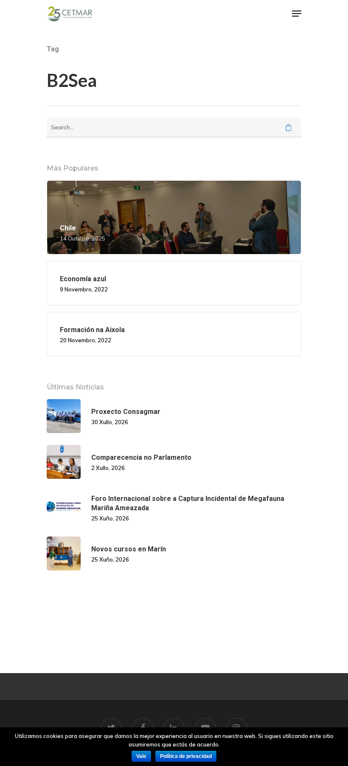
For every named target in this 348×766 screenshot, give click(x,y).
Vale (141, 756)
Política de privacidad (186, 756)
